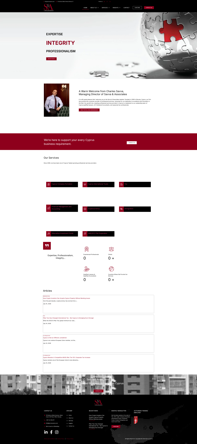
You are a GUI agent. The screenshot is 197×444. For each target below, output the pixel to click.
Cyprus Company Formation (62, 184)
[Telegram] (151, 428)
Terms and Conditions (49, 438)
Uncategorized (46, 335)
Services (105, 7)
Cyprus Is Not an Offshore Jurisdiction (55, 337)
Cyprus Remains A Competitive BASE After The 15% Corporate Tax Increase (66, 357)
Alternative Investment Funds (62, 233)
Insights (115, 7)
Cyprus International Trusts (98, 184)
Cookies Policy (60, 438)
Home (85, 7)
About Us (93, 7)
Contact (126, 7)
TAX (44, 315)
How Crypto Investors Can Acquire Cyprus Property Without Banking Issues (66, 298)
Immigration (129, 209)
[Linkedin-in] (46, 432)
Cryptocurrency (94, 209)
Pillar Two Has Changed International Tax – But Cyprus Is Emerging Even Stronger (68, 318)
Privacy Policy (69, 438)
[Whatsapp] (145, 428)
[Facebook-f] (51, 432)
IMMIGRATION (46, 296)
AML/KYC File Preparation (97, 233)
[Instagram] (57, 432)
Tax (126, 184)
